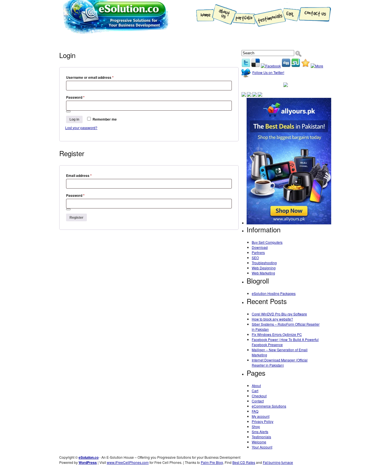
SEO (255, 257)
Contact (258, 400)
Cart (255, 390)
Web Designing (171, 42)
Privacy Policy (262, 421)
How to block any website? (272, 319)
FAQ (255, 411)
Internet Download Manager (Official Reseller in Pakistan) (280, 362)
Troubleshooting (127, 42)
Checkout (259, 395)
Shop (92, 42)
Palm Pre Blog (212, 462)
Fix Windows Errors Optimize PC (277, 334)
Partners (258, 252)
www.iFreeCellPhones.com (128, 462)
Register (76, 218)
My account (260, 416)
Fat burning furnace (278, 462)
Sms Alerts (260, 431)
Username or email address (90, 77)
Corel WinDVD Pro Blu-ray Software (279, 313)
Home (70, 42)
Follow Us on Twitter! (268, 72)
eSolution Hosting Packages (274, 293)
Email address (79, 175)
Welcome (259, 441)
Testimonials (261, 436)
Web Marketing (212, 42)
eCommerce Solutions (269, 406)
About (256, 385)
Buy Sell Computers (267, 242)
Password (75, 97)
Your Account (262, 447)
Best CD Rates (243, 462)
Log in (74, 119)
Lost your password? (81, 127)
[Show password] (68, 111)
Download (260, 247)
